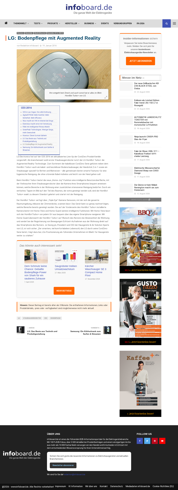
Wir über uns (91, 486)
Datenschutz (116, 486)
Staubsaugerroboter (32, 318)
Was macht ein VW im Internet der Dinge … (39, 121)
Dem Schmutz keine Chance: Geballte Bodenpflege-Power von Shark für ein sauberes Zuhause (35, 272)
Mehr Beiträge (64, 291)
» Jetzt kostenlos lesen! (142, 270)
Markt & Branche (39, 33)
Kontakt (104, 486)
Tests (37, 23)
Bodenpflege (55, 318)
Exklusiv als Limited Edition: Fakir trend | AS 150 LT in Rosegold (147, 103)
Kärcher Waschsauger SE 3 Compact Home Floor (95, 271)
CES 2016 (26, 107)
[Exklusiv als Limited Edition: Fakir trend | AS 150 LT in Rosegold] (126, 103)
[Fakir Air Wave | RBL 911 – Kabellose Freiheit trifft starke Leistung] (126, 154)
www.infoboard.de (20, 486)
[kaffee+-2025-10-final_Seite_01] (140, 409)
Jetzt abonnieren (140, 61)
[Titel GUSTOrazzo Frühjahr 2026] (140, 337)
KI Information (76, 486)
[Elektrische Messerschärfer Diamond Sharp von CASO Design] (126, 171)
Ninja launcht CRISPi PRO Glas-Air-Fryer (146, 137)
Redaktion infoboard (29, 46)
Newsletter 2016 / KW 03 (55, 33)
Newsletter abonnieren (63, 465)
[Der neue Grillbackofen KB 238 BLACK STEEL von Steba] (126, 86)
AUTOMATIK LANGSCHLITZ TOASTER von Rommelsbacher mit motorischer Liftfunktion (147, 121)
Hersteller (71, 23)
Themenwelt (20, 23)
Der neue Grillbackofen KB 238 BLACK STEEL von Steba (146, 86)
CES (45, 318)
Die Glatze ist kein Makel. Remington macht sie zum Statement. (146, 187)
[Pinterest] (155, 441)
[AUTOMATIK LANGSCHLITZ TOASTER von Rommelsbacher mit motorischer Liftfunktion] (126, 120)
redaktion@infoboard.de (74, 474)
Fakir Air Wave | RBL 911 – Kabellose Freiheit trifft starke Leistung (146, 154)
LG (19, 318)
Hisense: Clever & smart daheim (35, 136)
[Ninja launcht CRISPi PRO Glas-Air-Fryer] (126, 139)
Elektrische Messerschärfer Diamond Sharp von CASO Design (147, 170)
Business (89, 23)
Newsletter (29, 33)
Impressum (60, 486)
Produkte (52, 23)
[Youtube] (162, 441)
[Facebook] (140, 441)
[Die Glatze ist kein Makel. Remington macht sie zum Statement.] (126, 188)
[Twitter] (147, 441)
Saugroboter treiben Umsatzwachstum (66, 268)
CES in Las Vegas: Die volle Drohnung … (38, 112)
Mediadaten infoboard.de (138, 486)
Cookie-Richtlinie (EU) (163, 486)
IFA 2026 (140, 23)
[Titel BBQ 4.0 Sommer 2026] (140, 265)
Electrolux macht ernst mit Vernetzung (37, 124)
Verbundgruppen (123, 23)
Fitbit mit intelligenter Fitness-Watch (36, 127)
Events (105, 23)
